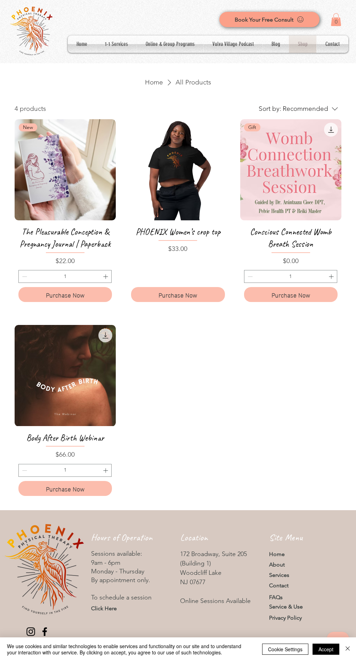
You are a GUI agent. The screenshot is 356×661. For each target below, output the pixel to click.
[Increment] (106, 276)
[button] (336, 19)
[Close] (347, 649)
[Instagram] (31, 631)
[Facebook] (44, 631)
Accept (325, 649)
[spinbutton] (65, 276)
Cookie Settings (285, 649)
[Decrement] (23, 276)
